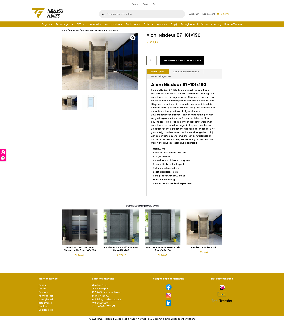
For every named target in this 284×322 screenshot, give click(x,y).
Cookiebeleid (45, 309)
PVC (79, 24)
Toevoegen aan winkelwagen (181, 60)
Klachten (43, 306)
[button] (132, 37)
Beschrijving (157, 71)
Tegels (46, 24)
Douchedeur (87, 30)
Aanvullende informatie (186, 71)
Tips (155, 4)
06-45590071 (103, 295)
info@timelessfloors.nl (109, 299)
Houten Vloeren (233, 24)
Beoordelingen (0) (161, 76)
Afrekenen (194, 14)
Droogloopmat (189, 24)
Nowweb (142, 318)
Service (146, 4)
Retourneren (45, 302)
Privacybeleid (45, 299)
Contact (136, 4)
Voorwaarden (46, 295)
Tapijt (174, 24)
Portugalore (189, 318)
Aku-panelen (112, 24)
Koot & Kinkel (128, 318)
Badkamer (132, 24)
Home (64, 30)
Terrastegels (63, 24)
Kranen (161, 24)
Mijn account (208, 14)
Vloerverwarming (211, 24)
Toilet (147, 24)
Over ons (43, 292)
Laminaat (93, 24)
